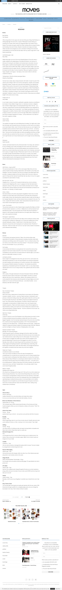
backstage (45, 193)
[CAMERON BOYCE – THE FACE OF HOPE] (25, 552)
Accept (52, 588)
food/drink (45, 187)
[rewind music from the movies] (30, 514)
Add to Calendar (46, 54)
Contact (15, 3)
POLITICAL (22, 18)
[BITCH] (46, 158)
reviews (9, 24)
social (44, 190)
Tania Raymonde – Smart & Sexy (29, 565)
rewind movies (12, 521)
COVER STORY (7, 18)
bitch (44, 197)
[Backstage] (46, 165)
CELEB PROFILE (16, 18)
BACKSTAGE (51, 18)
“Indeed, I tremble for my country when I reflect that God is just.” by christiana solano (30, 543)
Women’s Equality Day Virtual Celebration (55, 149)
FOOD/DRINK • (39, 18)
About (9, 3)
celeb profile (45, 177)
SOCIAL (45, 18)
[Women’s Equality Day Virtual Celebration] (46, 149)
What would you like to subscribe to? (50, 127)
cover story (45, 174)
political (44, 180)
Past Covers (22, 3)
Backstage (53, 163)
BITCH (56, 18)
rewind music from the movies (30, 521)
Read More (58, 588)
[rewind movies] (12, 514)
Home (4, 24)
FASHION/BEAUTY (30, 18)
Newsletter (29, 3)
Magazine (5, 3)
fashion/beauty (46, 184)
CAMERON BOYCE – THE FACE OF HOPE (35, 551)
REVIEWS (31, 20)
